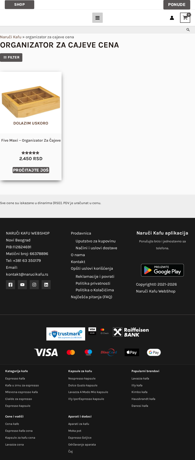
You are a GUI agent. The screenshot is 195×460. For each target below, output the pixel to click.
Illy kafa (137, 385)
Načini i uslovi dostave (96, 247)
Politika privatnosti (93, 283)
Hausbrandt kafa (143, 399)
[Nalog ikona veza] (172, 18)
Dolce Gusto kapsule (83, 385)
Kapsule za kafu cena (20, 437)
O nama (78, 254)
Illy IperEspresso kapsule (86, 399)
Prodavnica (81, 233)
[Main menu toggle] (97, 18)
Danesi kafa (140, 405)
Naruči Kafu (10, 36)
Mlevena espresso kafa (21, 392)
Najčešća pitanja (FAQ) (91, 296)
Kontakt (78, 261)
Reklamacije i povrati (95, 276)
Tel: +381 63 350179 (23, 260)
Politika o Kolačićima (95, 290)
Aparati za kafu (78, 424)
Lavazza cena (14, 444)
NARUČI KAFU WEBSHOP (27, 233)
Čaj (70, 451)
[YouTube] (22, 284)
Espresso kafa (15, 378)
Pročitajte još (31, 170)
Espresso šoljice (80, 437)
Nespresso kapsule (82, 378)
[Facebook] (10, 284)
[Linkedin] (46, 284)
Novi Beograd (18, 240)
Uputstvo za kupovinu (96, 241)
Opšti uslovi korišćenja (92, 268)
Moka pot (74, 430)
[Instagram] (34, 284)
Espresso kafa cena (19, 430)
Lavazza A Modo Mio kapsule (88, 392)
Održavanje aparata (82, 444)
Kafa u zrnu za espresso (22, 385)
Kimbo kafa (139, 392)
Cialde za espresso (18, 399)
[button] (19, 4)
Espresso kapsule (17, 405)
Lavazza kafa (140, 378)
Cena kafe (12, 424)
